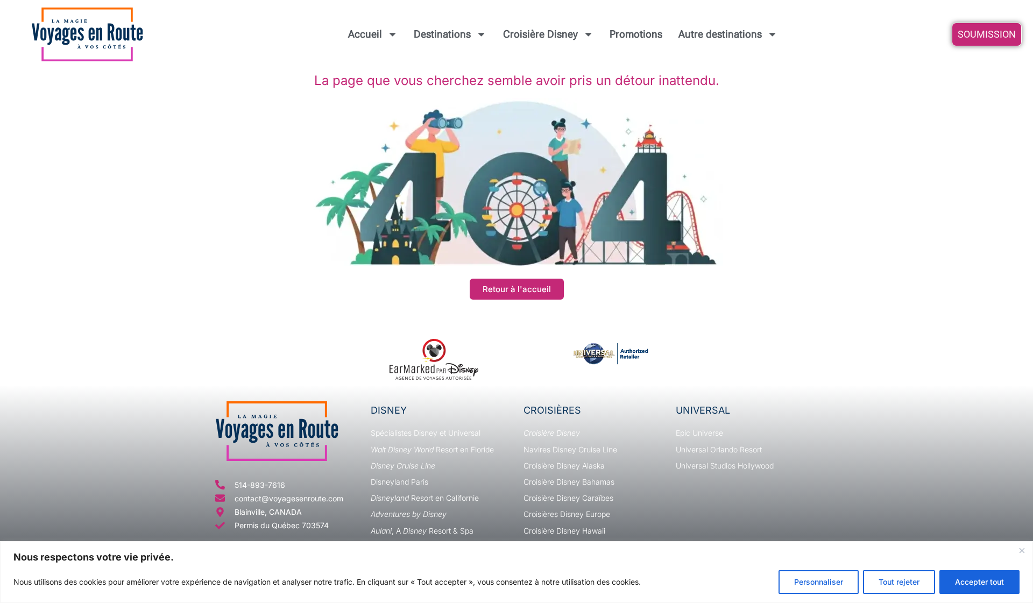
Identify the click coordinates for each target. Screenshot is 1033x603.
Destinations (442, 34)
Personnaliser (818, 581)
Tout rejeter (899, 581)
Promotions (636, 34)
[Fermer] (1021, 550)
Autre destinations (720, 34)
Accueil (365, 34)
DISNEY (389, 410)
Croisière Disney (540, 34)
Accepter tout (979, 581)
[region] (516, 572)
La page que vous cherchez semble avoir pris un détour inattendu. (516, 80)
